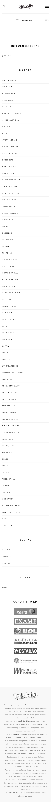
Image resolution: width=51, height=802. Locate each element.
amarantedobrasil (12, 113)
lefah (5, 326)
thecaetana (8, 479)
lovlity (6, 359)
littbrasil (7, 339)
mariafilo (7, 379)
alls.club (7, 100)
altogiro (7, 107)
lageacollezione (11, 293)
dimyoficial (8, 220)
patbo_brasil (9, 446)
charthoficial (10, 186)
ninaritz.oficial (10, 426)
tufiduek (7, 492)
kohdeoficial (9, 286)
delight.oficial (10, 213)
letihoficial (8, 333)
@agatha (7, 56)
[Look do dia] (25, 696)
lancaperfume (10, 306)
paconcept (7, 439)
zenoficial (8, 525)
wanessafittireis (11, 512)
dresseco (7, 233)
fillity (5, 246)
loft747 (6, 346)
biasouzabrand (10, 147)
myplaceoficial (10, 419)
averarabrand (10, 140)
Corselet (7, 556)
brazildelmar (9, 167)
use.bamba (7, 499)
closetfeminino (10, 193)
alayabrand (8, 93)
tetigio (6, 472)
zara (4, 519)
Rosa (4, 587)
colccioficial (9, 200)
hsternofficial (10, 280)
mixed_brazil (9, 399)
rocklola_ (7, 452)
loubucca (7, 353)
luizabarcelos (10, 366)
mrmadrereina (10, 412)
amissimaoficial (10, 120)
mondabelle (8, 406)
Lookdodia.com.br (13, 734)
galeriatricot (9, 260)
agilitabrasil (9, 80)
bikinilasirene (9, 153)
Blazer (6, 550)
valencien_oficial (11, 506)
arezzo (6, 133)
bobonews (7, 160)
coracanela (8, 206)
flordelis (7, 253)
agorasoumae (9, 87)
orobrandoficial (11, 432)
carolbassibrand (11, 180)
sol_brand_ (8, 466)
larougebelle (9, 313)
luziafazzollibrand (13, 373)
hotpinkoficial (10, 273)
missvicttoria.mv (11, 386)
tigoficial (7, 486)
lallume (6, 299)
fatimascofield (10, 240)
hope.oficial (8, 266)
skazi (5, 459)
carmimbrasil (9, 173)
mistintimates (9, 393)
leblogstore (9, 319)
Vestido (6, 563)
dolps (5, 226)
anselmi (6, 127)
